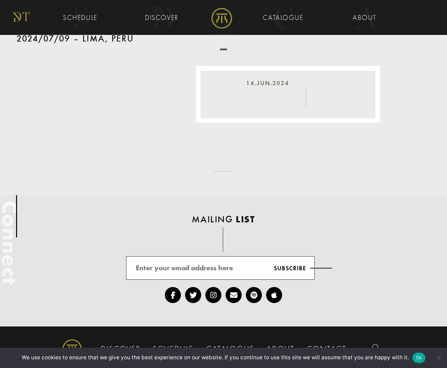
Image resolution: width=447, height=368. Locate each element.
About (366, 18)
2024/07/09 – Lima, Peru (75, 39)
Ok (419, 357)
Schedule (81, 18)
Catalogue (284, 18)
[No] (438, 357)
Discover (163, 18)
